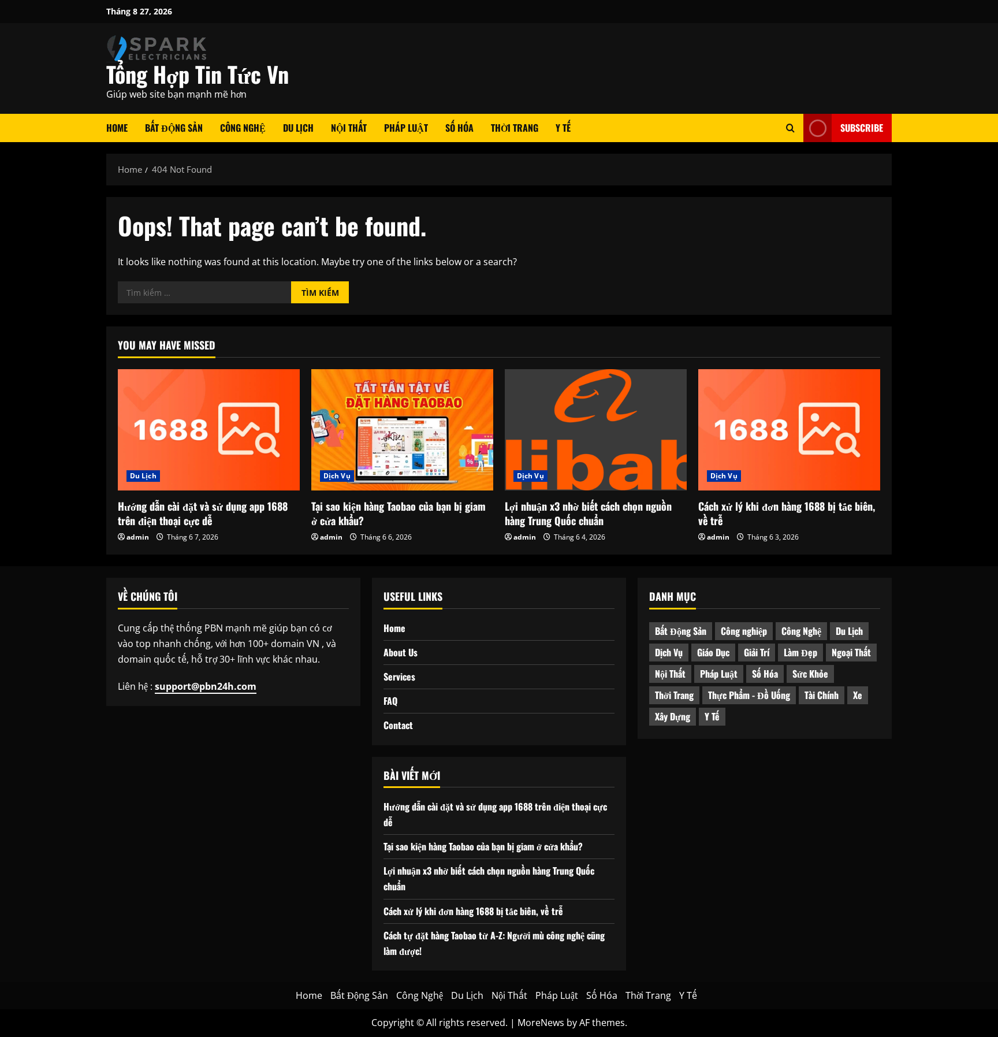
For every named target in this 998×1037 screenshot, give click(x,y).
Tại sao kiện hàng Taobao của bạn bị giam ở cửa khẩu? (398, 513)
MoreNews (540, 1022)
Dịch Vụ (337, 476)
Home (117, 128)
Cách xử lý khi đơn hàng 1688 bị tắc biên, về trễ (786, 513)
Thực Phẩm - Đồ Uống (749, 695)
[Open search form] (790, 128)
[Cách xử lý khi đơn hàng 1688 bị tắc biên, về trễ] (789, 429)
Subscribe (861, 128)
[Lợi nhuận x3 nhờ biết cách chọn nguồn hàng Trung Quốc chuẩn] (596, 429)
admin (137, 537)
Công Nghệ (243, 128)
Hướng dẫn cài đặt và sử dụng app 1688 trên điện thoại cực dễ (203, 513)
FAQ (390, 701)
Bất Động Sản (174, 128)
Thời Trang (514, 128)
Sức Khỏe (810, 674)
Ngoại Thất (851, 652)
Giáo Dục (713, 652)
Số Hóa (459, 128)
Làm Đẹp (800, 652)
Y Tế (563, 128)
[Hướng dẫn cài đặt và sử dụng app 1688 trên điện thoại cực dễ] (209, 429)
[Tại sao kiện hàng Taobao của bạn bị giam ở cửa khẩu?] (402, 429)
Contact (398, 725)
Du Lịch (298, 128)
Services (399, 676)
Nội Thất (349, 128)
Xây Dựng (672, 716)
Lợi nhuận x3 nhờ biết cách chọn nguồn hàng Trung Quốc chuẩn (588, 513)
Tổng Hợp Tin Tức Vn (197, 74)
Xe (857, 695)
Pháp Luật (406, 128)
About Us (400, 652)
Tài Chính (822, 695)
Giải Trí (756, 652)
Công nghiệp (744, 631)
